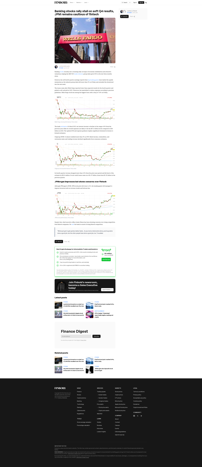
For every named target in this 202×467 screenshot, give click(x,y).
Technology (80, 404)
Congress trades (102, 401)
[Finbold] (61, 2)
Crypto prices (119, 395)
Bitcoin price (118, 401)
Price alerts (100, 404)
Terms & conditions (139, 391)
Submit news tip (119, 435)
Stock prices (118, 391)
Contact (117, 422)
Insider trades (101, 395)
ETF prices (118, 398)
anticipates (64, 126)
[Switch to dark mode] (146, 2)
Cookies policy (137, 401)
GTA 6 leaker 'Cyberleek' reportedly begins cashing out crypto (104, 315)
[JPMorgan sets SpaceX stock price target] (89, 369)
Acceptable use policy (139, 398)
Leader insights (101, 431)
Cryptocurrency (99, 311)
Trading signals (101, 391)
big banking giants (93, 80)
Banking (79, 401)
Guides (99, 422)
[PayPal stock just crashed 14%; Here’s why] (89, 305)
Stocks (61, 68)
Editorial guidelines (120, 431)
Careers (117, 425)
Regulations (80, 413)
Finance (79, 391)
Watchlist (99, 413)
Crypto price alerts (103, 410)
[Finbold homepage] (63, 388)
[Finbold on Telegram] (141, 416)
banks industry (78, 74)
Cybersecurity (81, 410)
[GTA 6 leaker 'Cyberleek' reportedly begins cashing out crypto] (89, 314)
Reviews (99, 425)
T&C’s (78, 340)
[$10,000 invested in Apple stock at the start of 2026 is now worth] (58, 314)
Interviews (100, 428)
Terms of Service (62, 397)
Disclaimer (136, 404)
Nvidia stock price (120, 410)
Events (117, 428)
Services (100, 388)
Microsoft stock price (121, 407)
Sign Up (141, 2)
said (72, 224)
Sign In (135, 2)
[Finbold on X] (138, 416)
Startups (79, 407)
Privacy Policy (83, 340)
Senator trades (102, 398)
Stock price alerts (103, 407)
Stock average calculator (84, 422)
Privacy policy (137, 395)
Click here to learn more (74, 453)
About (117, 419)
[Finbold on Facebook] (134, 416)
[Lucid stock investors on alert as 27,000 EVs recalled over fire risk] (58, 305)
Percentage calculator (83, 425)
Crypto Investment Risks (140, 407)
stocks (62, 71)
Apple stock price (120, 404)
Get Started (106, 259)
